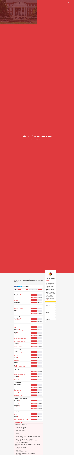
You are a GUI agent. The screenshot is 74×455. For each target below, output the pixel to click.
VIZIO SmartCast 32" (16, 335)
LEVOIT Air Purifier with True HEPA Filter (19, 346)
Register (69, 2)
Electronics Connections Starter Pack (18, 308)
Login (66, 2)
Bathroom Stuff (50, 314)
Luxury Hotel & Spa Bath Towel (18, 395)
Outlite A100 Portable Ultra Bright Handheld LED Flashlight (21, 419)
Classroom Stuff (50, 307)
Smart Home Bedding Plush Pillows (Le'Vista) (19, 366)
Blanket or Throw (16, 360)
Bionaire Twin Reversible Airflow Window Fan (19, 341)
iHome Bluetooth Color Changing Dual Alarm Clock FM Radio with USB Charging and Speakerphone (20, 352)
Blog (16, 2)
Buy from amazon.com (34, 297)
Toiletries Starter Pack (17, 387)
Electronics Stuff (50, 305)
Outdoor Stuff (50, 317)
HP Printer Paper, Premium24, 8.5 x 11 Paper (19, 313)
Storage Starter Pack (16, 403)
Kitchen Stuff (50, 312)
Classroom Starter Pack (17, 319)
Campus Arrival (9, 2)
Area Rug (15, 327)
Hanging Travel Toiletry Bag (17, 390)
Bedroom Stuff (50, 310)
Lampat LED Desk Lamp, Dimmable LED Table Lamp (20, 333)
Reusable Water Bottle (17, 379)
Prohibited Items (48, 319)
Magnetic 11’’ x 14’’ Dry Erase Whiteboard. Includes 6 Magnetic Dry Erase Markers (20, 338)
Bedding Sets (16, 355)
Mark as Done (40, 297)
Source (47, 299)
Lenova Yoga (16, 300)
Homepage (47, 280)
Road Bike (15, 414)
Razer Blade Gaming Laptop (17, 295)
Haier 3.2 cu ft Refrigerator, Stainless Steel (19, 374)
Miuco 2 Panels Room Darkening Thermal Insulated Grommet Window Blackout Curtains (20, 330)
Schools (14, 2)
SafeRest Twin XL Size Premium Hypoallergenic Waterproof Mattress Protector (20, 363)
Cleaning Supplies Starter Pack (18, 406)
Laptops (50, 303)
